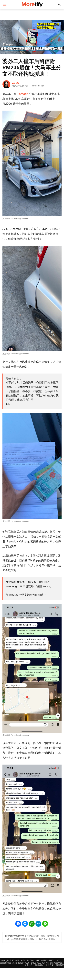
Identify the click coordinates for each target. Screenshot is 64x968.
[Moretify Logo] (32, 4)
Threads (22, 94)
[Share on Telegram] (38, 924)
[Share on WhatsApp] (32, 924)
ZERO (15, 82)
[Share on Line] (45, 924)
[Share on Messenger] (25, 924)
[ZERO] (6, 84)
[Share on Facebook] (18, 924)
